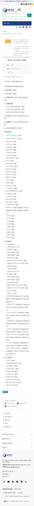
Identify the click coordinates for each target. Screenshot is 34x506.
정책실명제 (8, 416)
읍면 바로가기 (6, 439)
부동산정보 (8, 426)
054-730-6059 (23, 403)
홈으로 (3, 33)
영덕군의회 (7, 4)
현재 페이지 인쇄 (30, 27)
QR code (26, 27)
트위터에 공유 (20, 27)
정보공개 (7, 413)
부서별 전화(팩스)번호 (9, 493)
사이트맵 (19, 493)
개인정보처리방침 (7, 489)
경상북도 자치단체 (7, 443)
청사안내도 (5, 474)
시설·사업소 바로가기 (8, 434)
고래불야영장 (16, 19)
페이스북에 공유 (16, 27)
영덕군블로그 (28, 4)
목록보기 (5, 391)
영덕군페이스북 (21, 4)
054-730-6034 (11, 403)
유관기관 (4, 447)
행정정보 (7, 420)
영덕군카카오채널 (33, 4)
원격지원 (4, 476)
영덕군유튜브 (30, 4)
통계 (6, 423)
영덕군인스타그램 (24, 4)
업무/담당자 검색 (6, 19)
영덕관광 (2, 4)
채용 (11, 19)
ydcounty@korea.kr (12, 406)
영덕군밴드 (26, 4)
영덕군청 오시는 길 (7, 471)
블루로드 (21, 19)
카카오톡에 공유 (23, 27)
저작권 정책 (17, 489)
